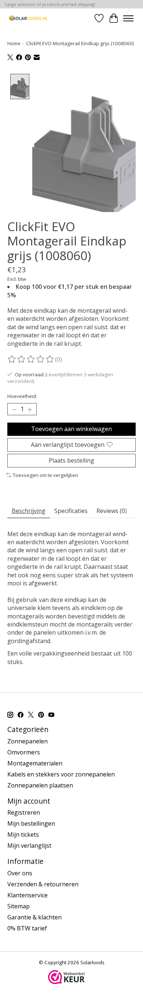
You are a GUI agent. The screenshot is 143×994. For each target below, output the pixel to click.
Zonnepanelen (27, 741)
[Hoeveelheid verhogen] (29, 409)
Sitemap (18, 906)
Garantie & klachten (34, 917)
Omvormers (23, 752)
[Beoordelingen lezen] (31, 359)
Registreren (23, 812)
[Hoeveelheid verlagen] (14, 409)
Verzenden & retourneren (42, 884)
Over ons (19, 873)
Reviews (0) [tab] (111, 511)
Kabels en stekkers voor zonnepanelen (61, 774)
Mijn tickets (23, 834)
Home (14, 43)
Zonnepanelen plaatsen (40, 785)
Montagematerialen (34, 763)
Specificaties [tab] (71, 511)
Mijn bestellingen (31, 823)
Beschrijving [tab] (28, 511)
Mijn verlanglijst (29, 846)
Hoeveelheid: (22, 396)
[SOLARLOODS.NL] (27, 18)
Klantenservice (27, 895)
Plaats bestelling (71, 460)
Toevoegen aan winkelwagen (71, 429)
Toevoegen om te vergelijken (45, 475)
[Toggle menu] (128, 18)
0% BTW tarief (27, 928)
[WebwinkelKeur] (66, 982)
